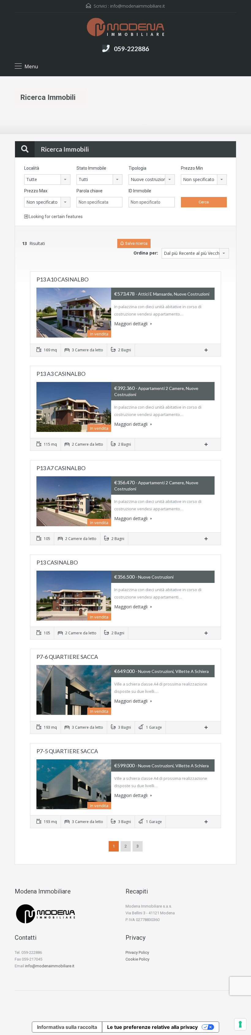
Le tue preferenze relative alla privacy (152, 1027)
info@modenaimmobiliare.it (137, 6)
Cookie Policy (137, 959)
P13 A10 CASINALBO (62, 279)
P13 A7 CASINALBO (60, 468)
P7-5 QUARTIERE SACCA (67, 751)
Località (31, 168)
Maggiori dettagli (131, 324)
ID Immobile (140, 190)
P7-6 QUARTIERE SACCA (67, 656)
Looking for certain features (55, 216)
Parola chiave (90, 190)
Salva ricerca (136, 243)
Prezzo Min (192, 168)
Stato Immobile (91, 168)
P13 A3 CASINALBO (60, 373)
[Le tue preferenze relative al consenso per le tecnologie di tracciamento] (240, 1024)
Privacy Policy (137, 952)
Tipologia (137, 168)
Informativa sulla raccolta (67, 1027)
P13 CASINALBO (57, 562)
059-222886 (131, 48)
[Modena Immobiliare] (125, 28)
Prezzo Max (35, 190)
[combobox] (47, 179)
